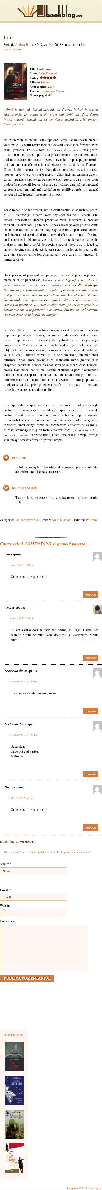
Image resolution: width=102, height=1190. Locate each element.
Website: (5, 905)
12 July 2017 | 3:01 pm (21, 565)
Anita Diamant (48, 73)
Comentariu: (8, 921)
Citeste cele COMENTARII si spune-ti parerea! (43, 544)
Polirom (45, 82)
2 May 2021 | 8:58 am (20, 798)
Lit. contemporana (27, 519)
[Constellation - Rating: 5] (14, 1090)
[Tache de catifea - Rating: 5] (14, 1056)
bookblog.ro (51, 11)
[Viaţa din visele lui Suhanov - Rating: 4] (14, 1158)
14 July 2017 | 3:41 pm (21, 618)
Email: (6, 890)
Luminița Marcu (54, 91)
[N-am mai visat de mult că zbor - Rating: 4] (14, 1124)
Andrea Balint (24, 44)
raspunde (90, 594)
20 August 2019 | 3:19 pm (23, 681)
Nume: (6, 863)
